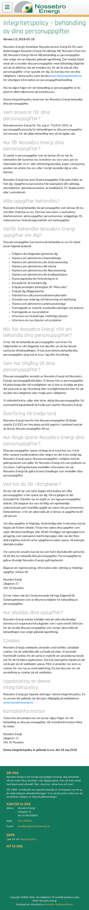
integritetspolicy (28, 839)
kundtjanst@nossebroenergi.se (34, 826)
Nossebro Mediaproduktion (58, 904)
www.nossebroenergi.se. (18, 702)
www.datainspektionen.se (66, 76)
